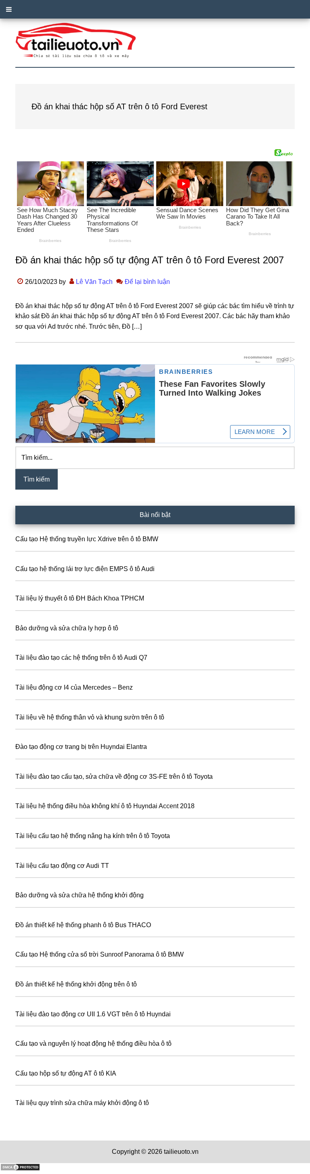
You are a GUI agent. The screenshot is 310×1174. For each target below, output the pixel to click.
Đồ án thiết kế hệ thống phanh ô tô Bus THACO (83, 925)
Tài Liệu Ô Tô (154, 41)
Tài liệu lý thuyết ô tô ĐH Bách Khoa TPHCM (79, 598)
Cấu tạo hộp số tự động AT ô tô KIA (65, 1073)
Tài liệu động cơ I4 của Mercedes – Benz (74, 687)
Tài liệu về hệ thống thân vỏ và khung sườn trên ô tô (89, 717)
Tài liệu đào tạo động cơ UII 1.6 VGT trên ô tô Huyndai (93, 1014)
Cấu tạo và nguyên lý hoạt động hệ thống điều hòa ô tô (93, 1043)
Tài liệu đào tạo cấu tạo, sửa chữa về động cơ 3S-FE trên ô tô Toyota (114, 776)
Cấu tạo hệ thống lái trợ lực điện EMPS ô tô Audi (85, 568)
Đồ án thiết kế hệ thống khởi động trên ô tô (76, 984)
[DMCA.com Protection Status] (20, 1169)
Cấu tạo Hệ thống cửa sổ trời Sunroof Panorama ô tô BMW (99, 954)
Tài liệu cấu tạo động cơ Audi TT (62, 865)
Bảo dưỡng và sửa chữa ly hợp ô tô (66, 628)
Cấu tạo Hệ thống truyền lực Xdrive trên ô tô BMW (86, 539)
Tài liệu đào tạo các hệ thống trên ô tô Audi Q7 (81, 657)
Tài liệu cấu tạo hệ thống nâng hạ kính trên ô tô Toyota (92, 835)
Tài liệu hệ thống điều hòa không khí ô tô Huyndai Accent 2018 (105, 806)
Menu (155, 9)
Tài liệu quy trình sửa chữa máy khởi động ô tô (82, 1102)
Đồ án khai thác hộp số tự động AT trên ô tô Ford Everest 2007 (149, 259)
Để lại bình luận (147, 281)
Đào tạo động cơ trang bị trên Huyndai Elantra (81, 746)
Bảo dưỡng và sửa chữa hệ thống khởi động (79, 895)
